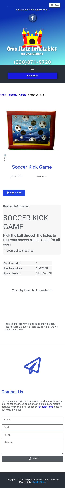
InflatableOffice (38, 482)
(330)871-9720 (32, 62)
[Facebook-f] (32, 18)
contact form (46, 406)
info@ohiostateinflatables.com (32, 9)
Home (3, 94)
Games (22, 94)
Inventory (12, 94)
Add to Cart (15, 192)
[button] (32, 68)
